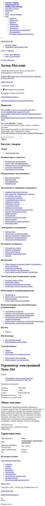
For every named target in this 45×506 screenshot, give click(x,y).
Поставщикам (10, 474)
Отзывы (8, 466)
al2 (22, 487)
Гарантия (8, 464)
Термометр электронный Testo (16, 47)
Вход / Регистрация (12, 56)
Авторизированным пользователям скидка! (17, 101)
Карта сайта (5, 484)
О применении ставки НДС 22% (15, 112)
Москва (11, 51)
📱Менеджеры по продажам (13, 89)
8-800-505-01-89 (7, 41)
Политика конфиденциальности (17, 480)
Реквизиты (9, 470)
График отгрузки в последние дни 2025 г (18, 110)
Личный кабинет (11, 478)
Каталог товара (11, 45)
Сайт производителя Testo (10, 461)
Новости (8, 468)
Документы (9, 472)
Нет (20, 123)
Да (18, 123)
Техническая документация (15, 476)
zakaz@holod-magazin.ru (10, 97)
